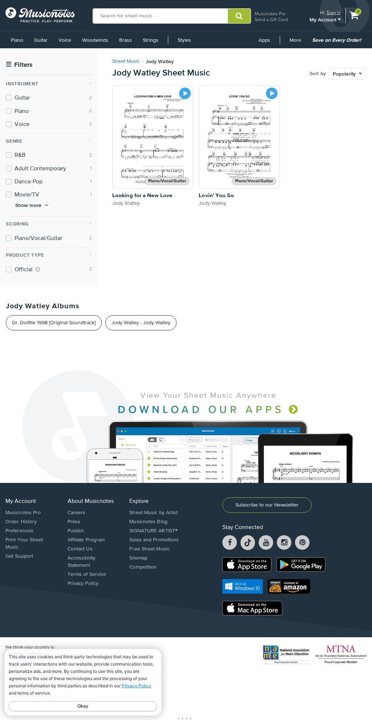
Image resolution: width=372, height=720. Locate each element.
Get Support (19, 556)
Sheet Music (126, 61)
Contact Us (80, 549)
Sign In (334, 12)
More (298, 42)
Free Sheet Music (149, 549)
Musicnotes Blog (148, 521)
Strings (150, 40)
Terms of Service (87, 574)
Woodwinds (95, 40)
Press (74, 521)
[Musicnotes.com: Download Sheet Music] (39, 14)
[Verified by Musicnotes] (38, 269)
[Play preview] (185, 93)
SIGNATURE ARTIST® (153, 530)
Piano (17, 40)
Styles (184, 40)
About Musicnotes (91, 501)
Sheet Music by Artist (153, 512)
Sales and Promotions (154, 539)
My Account (324, 19)
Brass (125, 40)
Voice (64, 40)
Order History (21, 521)
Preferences (19, 530)
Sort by (318, 73)
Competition (143, 567)
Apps (264, 40)
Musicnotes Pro (270, 13)
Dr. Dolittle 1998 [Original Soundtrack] (54, 322)
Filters (19, 64)
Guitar (41, 40)
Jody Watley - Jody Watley (141, 322)
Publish (76, 530)
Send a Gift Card (271, 19)
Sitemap (138, 558)
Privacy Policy (83, 583)
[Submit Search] (239, 16)
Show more (28, 205)
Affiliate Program (86, 539)
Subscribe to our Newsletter (267, 505)
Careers (77, 512)
